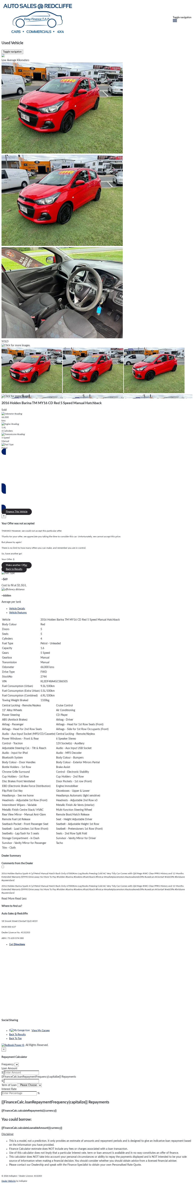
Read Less (21, 898)
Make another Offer (16, 565)
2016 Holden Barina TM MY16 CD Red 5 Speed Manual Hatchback (52, 403)
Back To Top (15, 1038)
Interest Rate (9, 1089)
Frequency (8, 1064)
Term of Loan (9, 1085)
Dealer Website (9, 1181)
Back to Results (14, 569)
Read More (8, 898)
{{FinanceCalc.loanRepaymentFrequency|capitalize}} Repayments (39, 1077)
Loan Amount (9, 1068)
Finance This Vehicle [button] (16, 512)
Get (17, 944)
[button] (97, 1134)
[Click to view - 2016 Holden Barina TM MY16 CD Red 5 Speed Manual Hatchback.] (32, 392)
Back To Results (17, 1034)
